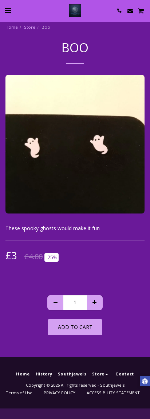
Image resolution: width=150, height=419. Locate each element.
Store (29, 27)
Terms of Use (19, 392)
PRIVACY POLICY (59, 392)
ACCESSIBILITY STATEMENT (113, 392)
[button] (8, 10)
